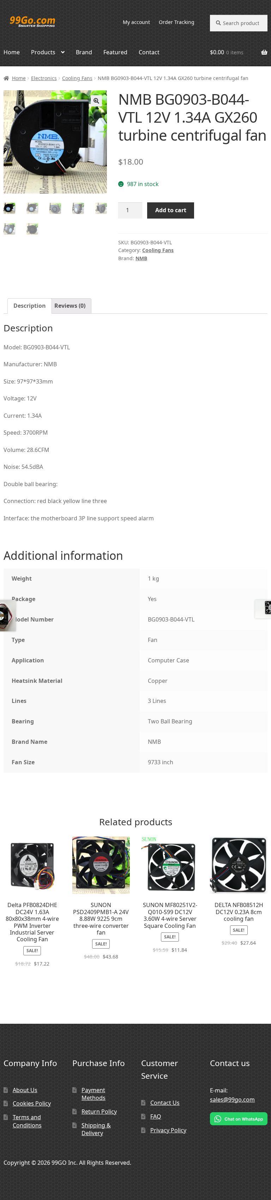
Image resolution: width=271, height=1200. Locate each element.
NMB (141, 258)
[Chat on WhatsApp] (238, 1118)
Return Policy (99, 1111)
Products (43, 52)
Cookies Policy (32, 1103)
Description (29, 306)
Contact (149, 52)
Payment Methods (94, 1094)
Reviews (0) (69, 306)
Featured (115, 52)
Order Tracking (176, 22)
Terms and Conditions (27, 1121)
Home (19, 78)
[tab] (29, 306)
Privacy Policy (168, 1130)
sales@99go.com (232, 1099)
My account (136, 22)
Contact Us (165, 1103)
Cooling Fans (77, 78)
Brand (84, 52)
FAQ (155, 1116)
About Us (25, 1090)
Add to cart (170, 210)
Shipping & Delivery (96, 1129)
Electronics (44, 78)
